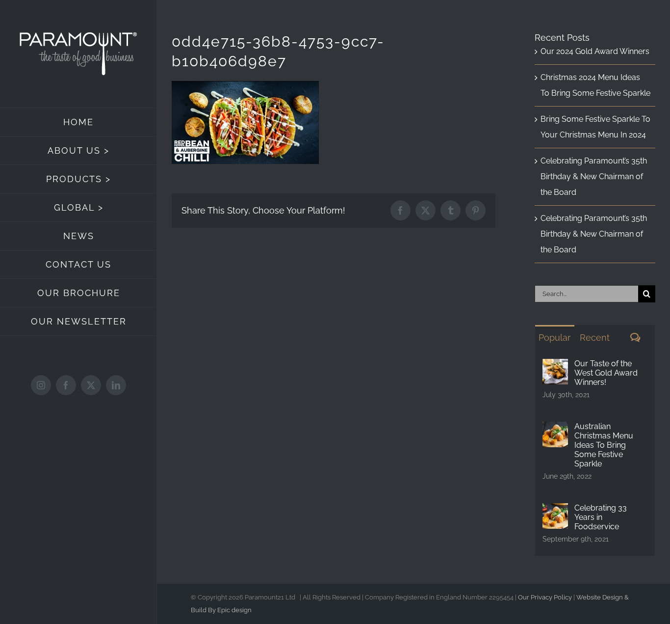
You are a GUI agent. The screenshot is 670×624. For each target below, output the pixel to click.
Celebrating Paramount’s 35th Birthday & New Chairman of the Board (594, 176)
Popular (554, 337)
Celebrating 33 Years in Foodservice (600, 517)
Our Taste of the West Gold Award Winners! (606, 373)
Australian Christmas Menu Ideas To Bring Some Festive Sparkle (603, 445)
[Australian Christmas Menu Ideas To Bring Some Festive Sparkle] (555, 429)
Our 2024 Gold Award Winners (595, 51)
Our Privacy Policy (545, 597)
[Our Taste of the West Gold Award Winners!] (555, 366)
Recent (595, 337)
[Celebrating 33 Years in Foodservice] (555, 510)
